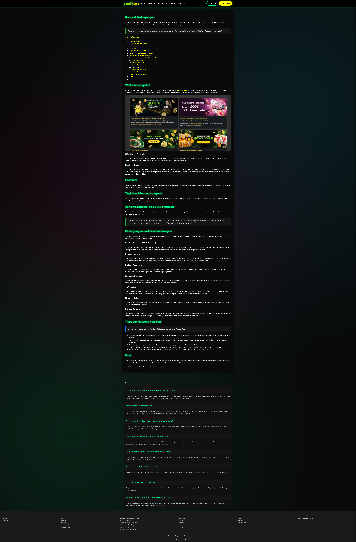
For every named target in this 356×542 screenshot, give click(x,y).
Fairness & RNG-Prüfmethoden (128, 529)
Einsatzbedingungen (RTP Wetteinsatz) (144, 58)
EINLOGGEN (212, 3)
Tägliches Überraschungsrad (138, 50)
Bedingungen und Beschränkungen (140, 55)
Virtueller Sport (242, 523)
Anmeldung (152, 3)
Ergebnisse (5, 520)
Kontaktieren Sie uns (66, 525)
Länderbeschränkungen (139, 70)
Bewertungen (170, 3)
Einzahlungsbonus (137, 46)
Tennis (180, 525)
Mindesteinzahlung (137, 60)
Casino (239, 518)
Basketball (181, 523)
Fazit (131, 77)
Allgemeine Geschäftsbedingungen (129, 518)
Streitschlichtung (124, 527)
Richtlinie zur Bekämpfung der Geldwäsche (131, 525)
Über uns (63, 523)
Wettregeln (64, 520)
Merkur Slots (182, 3)
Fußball (181, 520)
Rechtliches (124, 515)
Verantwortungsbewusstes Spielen (129, 523)
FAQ (131, 79)
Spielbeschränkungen (138, 65)
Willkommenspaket (135, 41)
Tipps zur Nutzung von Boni (138, 74)
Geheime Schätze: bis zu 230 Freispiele (141, 53)
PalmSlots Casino (181, 90)
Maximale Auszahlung (138, 62)
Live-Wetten (182, 518)
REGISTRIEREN (226, 3)
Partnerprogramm (303, 515)
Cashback (133, 48)
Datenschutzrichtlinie (125, 520)
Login (143, 3)
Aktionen (4, 518)
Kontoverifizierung (137, 72)
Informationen (66, 515)
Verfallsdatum (136, 67)
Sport (181, 515)
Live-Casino (241, 520)
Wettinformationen (66, 527)
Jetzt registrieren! (301, 522)
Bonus (160, 3)
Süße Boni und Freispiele (139, 43)
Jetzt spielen (242, 515)
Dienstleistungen (8, 515)
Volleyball (181, 527)
